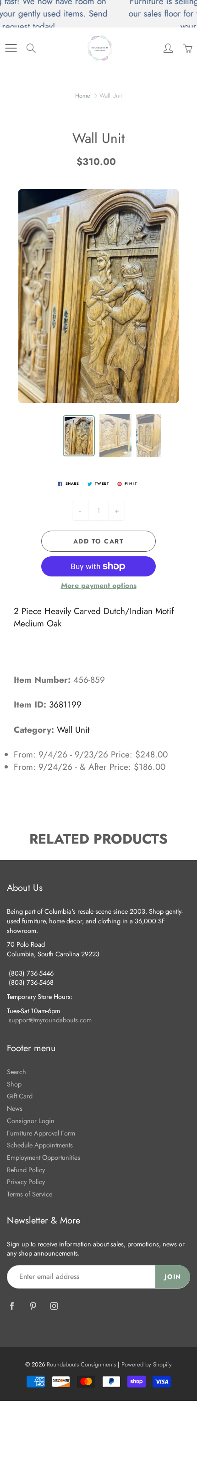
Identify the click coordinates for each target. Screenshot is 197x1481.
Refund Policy (26, 1169)
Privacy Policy (26, 1181)
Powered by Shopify (146, 1364)
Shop (14, 1084)
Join (172, 1276)
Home (82, 95)
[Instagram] (54, 1306)
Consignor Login (31, 1120)
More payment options (99, 586)
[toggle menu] (11, 48)
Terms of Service (29, 1194)
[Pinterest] (33, 1306)
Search (16, 1071)
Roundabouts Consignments (81, 1364)
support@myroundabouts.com (50, 1020)
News (14, 1108)
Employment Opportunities (43, 1157)
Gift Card (20, 1096)
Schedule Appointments (40, 1145)
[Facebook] (12, 1306)
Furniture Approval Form (41, 1133)
